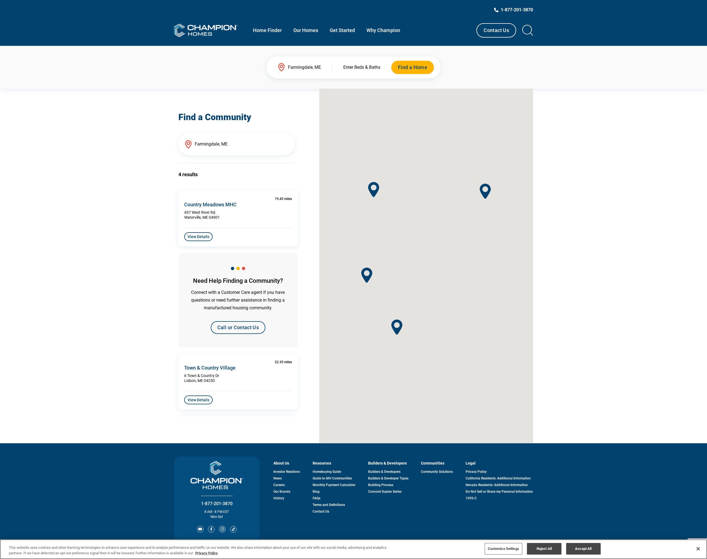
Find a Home (412, 67)
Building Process (380, 485)
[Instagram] (222, 529)
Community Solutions (437, 472)
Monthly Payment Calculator (334, 485)
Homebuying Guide (327, 472)
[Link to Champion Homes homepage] (206, 30)
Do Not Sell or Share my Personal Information (499, 492)
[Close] (698, 549)
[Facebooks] (211, 529)
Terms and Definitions (329, 505)
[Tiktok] (233, 529)
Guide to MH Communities (332, 478)
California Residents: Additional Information (498, 478)
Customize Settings (503, 549)
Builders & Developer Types (388, 478)
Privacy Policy (476, 472)
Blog (316, 492)
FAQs (316, 498)
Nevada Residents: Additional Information (497, 485)
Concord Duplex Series (385, 492)
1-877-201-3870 (217, 503)
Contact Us (496, 30)
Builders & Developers (384, 472)
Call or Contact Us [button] (238, 327)
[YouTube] (200, 529)
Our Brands (281, 492)
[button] (485, 191)
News (277, 478)
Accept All (583, 549)
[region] (353, 549)
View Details (198, 236)
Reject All (544, 549)
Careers (279, 485)
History (278, 498)
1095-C (471, 498)
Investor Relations (286, 472)
